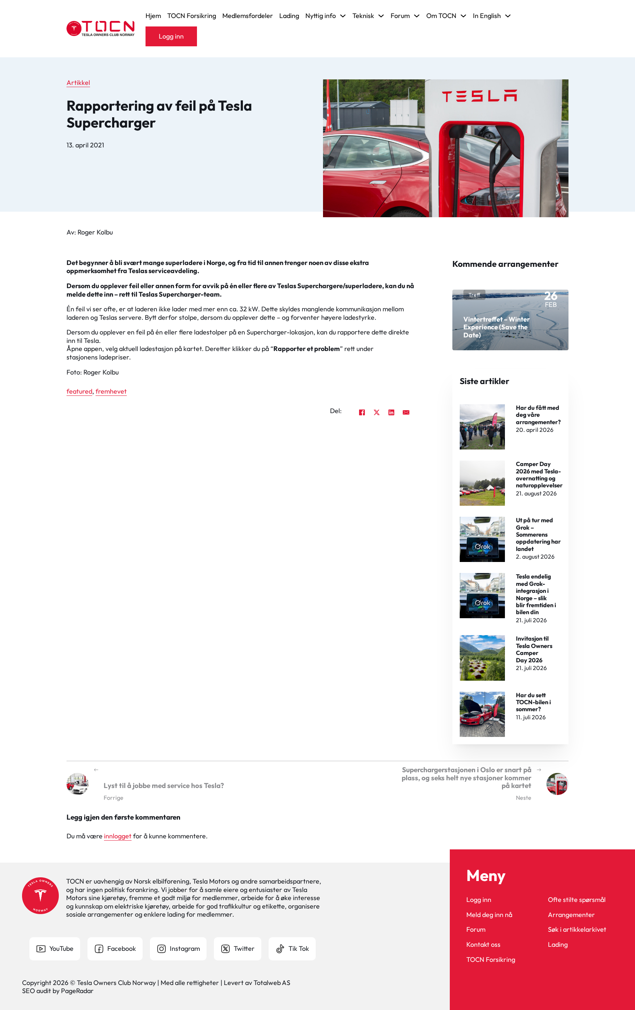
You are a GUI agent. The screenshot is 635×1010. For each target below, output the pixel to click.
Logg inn (171, 36)
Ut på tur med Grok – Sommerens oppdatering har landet (538, 534)
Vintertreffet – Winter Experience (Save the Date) (496, 327)
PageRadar (77, 990)
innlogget (118, 836)
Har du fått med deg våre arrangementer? (538, 415)
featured (79, 391)
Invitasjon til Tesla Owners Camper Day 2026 (534, 649)
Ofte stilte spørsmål (577, 900)
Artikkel (78, 82)
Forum (475, 929)
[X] (376, 412)
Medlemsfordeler (247, 16)
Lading (289, 16)
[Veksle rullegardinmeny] (343, 15)
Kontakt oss (483, 945)
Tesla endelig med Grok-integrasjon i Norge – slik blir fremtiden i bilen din (536, 594)
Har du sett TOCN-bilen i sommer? (533, 702)
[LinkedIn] (391, 412)
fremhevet (111, 391)
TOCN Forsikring (191, 16)
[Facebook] (361, 412)
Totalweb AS (272, 982)
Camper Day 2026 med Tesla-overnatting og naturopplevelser (539, 474)
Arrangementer (571, 915)
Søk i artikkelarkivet (577, 929)
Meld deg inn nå (489, 915)
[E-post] (406, 412)
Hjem (153, 16)
